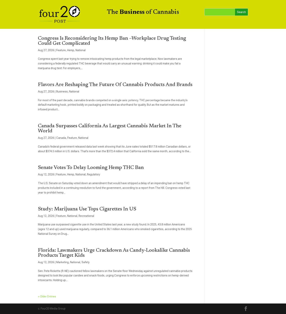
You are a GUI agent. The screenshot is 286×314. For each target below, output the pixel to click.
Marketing (62, 262)
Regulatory (93, 174)
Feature (61, 50)
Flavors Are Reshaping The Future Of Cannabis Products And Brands (115, 84)
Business (62, 91)
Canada (61, 137)
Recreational (86, 215)
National (80, 50)
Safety (85, 262)
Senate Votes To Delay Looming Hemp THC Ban (91, 167)
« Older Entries (47, 296)
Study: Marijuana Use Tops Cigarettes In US (87, 209)
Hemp (70, 50)
